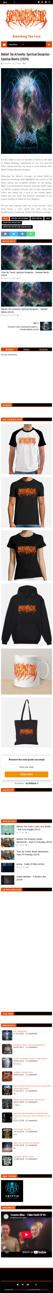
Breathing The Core (26, 36)
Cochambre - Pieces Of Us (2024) (23, 1157)
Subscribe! (26, 774)
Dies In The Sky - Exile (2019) (22, 1129)
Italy (48, 218)
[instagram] (49, 2)
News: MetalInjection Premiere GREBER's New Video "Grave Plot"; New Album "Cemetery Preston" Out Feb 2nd (31, 1116)
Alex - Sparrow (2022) (20, 1031)
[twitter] (42, 2)
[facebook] (38, 2)
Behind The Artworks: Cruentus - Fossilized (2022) (30, 1058)
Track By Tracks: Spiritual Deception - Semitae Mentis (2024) (25, 273)
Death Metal (37, 218)
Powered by (19, 783)
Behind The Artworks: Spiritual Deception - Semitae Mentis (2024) (24, 310)
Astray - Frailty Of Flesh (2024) (30, 864)
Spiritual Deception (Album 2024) (17, 227)
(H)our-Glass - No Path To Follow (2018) (26, 1143)
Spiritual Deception (11, 222)
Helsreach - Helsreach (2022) (23, 1072)
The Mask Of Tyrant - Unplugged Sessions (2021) (29, 1045)
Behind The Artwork (19, 218)
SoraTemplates (20, 1289)
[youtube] (45, 2)
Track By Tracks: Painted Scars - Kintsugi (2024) (28, 1100)
